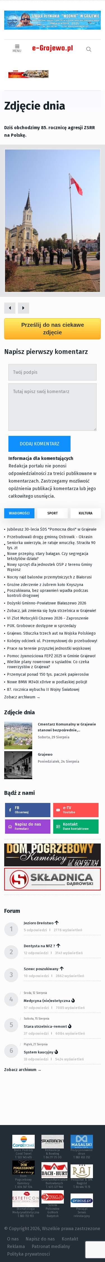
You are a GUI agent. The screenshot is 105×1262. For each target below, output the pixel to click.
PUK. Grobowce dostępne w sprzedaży (41, 625)
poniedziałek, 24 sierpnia (58, 762)
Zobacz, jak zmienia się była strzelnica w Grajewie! (51, 610)
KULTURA (85, 513)
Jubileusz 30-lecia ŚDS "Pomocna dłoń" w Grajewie (52, 529)
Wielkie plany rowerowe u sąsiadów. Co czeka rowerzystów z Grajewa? (48, 664)
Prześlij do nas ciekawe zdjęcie (52, 328)
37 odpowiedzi (36, 1033)
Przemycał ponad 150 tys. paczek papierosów (48, 674)
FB (22, 809)
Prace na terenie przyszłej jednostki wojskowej (49, 648)
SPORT (52, 513)
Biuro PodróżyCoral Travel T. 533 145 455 (23, 1153)
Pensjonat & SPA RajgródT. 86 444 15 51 (81, 1183)
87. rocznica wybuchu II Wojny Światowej (43, 689)
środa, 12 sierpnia (35, 993)
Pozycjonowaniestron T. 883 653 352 (82, 1153)
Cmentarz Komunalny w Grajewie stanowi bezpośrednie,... (67, 727)
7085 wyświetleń (70, 1008)
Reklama (16, 1246)
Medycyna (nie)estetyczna (47, 1001)
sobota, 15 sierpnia (36, 1018)
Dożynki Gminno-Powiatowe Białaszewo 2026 (46, 603)
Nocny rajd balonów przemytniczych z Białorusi (49, 577)
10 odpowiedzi (36, 976)
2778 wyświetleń (68, 930)
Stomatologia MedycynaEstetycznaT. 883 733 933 (25, 1212)
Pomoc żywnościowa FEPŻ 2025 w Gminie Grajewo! (51, 656)
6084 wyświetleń (70, 1033)
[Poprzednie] (9, 308)
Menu (17, 51)
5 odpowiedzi (35, 930)
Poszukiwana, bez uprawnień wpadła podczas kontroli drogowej (47, 593)
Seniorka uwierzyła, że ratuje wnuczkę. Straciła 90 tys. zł (51, 545)
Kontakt (76, 826)
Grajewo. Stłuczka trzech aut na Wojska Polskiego (51, 633)
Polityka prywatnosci (28, 1254)
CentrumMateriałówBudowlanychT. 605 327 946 (54, 1183)
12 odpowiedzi (36, 953)
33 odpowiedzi (36, 1059)
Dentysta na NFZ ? (39, 946)
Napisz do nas (28, 826)
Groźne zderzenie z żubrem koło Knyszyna (45, 584)
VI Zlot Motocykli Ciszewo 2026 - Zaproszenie (47, 618)
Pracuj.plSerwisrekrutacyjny (82, 1212)
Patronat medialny (51, 1246)
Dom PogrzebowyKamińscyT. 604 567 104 (23, 1181)
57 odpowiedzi (36, 1008)
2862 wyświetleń (70, 976)
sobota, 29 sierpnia (53, 737)
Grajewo (45, 754)
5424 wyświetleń (69, 1059)
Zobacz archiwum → (22, 697)
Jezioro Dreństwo (38, 923)
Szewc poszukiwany (41, 969)
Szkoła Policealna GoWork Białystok (52, 1211)
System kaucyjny (38, 1052)
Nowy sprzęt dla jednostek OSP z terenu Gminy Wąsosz (49, 567)
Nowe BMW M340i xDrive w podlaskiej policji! (47, 682)
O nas (13, 1239)
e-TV (69, 809)
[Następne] (23, 308)
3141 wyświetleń (69, 953)
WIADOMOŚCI (19, 513)
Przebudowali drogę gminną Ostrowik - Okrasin (49, 537)
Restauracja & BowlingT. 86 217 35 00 (52, 1153)
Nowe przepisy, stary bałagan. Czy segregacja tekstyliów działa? (47, 556)
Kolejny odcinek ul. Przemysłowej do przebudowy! (52, 641)
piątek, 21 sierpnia (36, 1044)
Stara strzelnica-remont (45, 1026)
